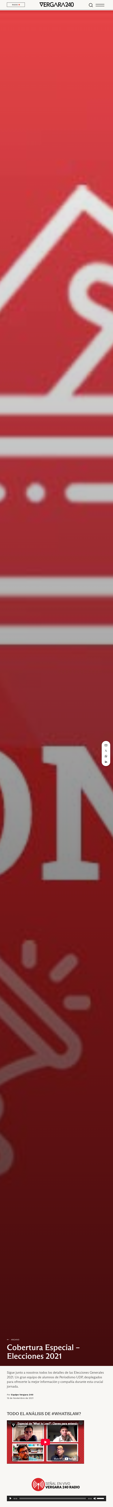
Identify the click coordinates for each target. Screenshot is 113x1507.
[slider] (101, 1498)
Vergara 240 (56, 5)
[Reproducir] (10, 1498)
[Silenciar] (94, 1498)
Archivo (15, 1339)
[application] (56, 1498)
